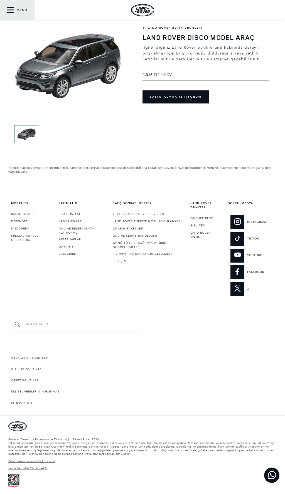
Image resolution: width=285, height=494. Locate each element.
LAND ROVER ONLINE (200, 235)
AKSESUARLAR (70, 239)
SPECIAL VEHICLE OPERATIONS (24, 238)
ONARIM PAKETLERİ (128, 228)
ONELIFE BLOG (202, 218)
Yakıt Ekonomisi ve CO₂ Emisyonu (31, 461)
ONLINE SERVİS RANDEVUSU (135, 236)
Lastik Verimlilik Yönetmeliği (27, 468)
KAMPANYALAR (70, 221)
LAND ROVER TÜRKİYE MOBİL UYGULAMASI (146, 221)
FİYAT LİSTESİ (69, 214)
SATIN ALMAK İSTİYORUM (176, 96)
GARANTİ (66, 246)
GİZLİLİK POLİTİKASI (27, 369)
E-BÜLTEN (197, 225)
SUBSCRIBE (67, 254)
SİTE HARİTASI (22, 402)
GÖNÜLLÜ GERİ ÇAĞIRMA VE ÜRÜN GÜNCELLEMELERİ (140, 245)
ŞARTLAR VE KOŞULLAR (29, 358)
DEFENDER (19, 221)
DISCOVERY (20, 228)
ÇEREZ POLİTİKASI (25, 380)
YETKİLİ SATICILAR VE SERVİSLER (138, 214)
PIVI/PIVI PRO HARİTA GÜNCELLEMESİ (142, 254)
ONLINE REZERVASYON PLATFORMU (77, 230)
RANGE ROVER (22, 214)
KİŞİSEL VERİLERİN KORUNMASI (36, 391)
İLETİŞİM (120, 261)
